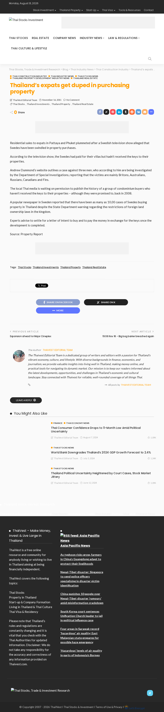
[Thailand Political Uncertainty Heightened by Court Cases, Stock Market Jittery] (28, 469)
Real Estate (40, 38)
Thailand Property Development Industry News (40, 78)
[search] (150, 59)
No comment (73, 100)
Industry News (91, 38)
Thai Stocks (18, 38)
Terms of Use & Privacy (108, 707)
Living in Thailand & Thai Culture (30, 607)
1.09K (153, 437)
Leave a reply (24, 400)
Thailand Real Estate (85, 78)
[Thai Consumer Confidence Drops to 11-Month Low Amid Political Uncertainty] (28, 423)
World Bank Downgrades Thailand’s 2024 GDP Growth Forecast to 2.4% (101, 452)
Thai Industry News (62, 76)
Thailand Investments (38, 104)
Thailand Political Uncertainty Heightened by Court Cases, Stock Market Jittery (101, 475)
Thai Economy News (77, 423)
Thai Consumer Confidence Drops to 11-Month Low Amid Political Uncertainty (96, 429)
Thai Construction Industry (29, 76)
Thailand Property (70, 10)
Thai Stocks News (88, 76)
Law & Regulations (122, 38)
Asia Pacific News (75, 545)
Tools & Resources (130, 10)
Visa (126, 514)
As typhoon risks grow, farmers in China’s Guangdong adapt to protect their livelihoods (81, 559)
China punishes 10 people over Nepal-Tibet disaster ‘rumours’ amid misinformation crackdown (81, 598)
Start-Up (91, 10)
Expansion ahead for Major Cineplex (30, 336)
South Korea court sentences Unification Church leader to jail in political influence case (81, 616)
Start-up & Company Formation (29, 602)
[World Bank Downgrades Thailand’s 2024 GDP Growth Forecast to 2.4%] (28, 448)
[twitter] (150, 693)
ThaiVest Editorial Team (25, 100)
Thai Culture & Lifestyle (29, 48)
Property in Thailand (22, 597)
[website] (29, 384)
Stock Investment (43, 10)
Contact (149, 10)
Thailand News (145, 514)
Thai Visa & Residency (23, 611)
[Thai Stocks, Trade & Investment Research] (40, 690)
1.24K (153, 458)
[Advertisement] (108, 23)
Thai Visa (107, 10)
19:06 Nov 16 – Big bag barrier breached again (128, 336)
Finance (57, 423)
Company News (64, 38)
